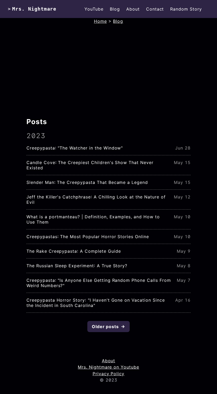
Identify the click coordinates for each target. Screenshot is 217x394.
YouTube (93, 9)
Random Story (186, 9)
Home (100, 21)
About (133, 9)
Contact (155, 9)
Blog (115, 9)
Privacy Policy (108, 373)
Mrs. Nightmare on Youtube (108, 367)
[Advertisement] (108, 75)
